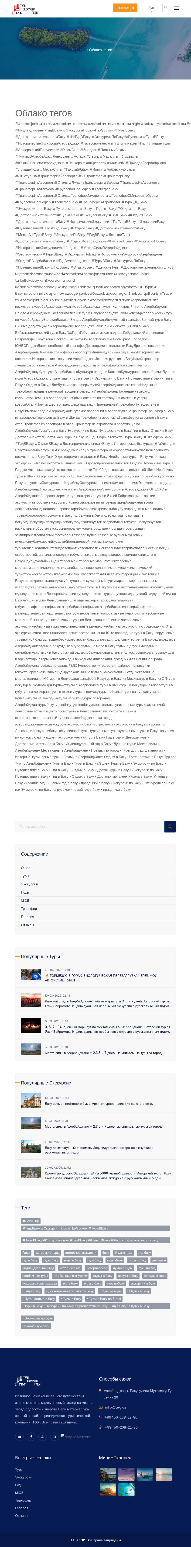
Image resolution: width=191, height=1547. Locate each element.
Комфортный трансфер (97, 365)
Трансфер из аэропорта (100, 417)
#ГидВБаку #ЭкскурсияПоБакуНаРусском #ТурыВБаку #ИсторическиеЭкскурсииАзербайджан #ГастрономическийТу (70, 1228)
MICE (25, 900)
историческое (31, 574)
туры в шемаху (87, 691)
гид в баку (94, 515)
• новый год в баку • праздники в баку (100, 789)
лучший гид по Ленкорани (43, 600)
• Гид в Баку (113, 737)
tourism (155, 293)
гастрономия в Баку (56, 515)
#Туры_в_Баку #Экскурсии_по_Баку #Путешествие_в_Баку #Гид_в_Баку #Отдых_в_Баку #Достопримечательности (81, 209)
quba (103, 293)
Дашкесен (46, 345)
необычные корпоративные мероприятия (113, 613)
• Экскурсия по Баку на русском (44, 789)
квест (85, 574)
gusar (97, 286)
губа (33, 541)
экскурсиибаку (45, 730)
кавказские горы (68, 574)
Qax (95, 293)
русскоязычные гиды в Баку (87, 672)
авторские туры (65, 495)
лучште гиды (74, 600)
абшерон (46, 495)
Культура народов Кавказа (99, 371)
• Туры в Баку (61, 763)
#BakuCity (150, 123)
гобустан (81, 521)
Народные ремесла (46, 391)
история (48, 574)
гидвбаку (109, 515)
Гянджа (32, 345)
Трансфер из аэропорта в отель (49, 423)
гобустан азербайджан (106, 521)
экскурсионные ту (98, 730)
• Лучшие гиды (123, 743)
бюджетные (140, 508)
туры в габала (151, 685)
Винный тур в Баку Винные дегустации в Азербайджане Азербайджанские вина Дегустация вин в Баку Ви (93, 326)
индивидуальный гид (39, 561)
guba (69, 286)
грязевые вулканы (113, 534)
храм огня (151, 704)
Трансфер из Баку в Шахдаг (58, 417)
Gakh (60, 286)
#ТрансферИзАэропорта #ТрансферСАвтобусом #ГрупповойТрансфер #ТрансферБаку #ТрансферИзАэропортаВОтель (87, 189)
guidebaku (83, 286)
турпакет (60, 685)
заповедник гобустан (67, 554)
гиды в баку (73, 1260)
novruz (63, 293)
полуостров (132, 652)
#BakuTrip (30, 1221)
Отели (31, 404)
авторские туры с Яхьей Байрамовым (108, 495)
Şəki (127, 299)
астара (72, 508)
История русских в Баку (114, 358)
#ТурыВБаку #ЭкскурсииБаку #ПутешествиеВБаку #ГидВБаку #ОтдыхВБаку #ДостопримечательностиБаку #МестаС (90, 228)
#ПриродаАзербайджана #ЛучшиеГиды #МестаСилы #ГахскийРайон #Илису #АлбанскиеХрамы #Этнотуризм (90, 169)
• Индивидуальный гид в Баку (87, 743)
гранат (30, 534)
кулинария (77, 580)
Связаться (123, 8)
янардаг (48, 737)
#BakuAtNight (128, 123)
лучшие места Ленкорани (43, 593)
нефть (67, 626)
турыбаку (46, 704)
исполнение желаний (58, 567)
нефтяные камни (85, 626)
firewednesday (43, 286)
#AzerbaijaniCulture (32, 123)
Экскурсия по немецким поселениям (109, 482)
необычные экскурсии (70, 1275)
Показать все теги (35, 1326)
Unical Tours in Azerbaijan (60, 299)
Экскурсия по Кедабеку (61, 482)
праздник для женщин (131, 658)
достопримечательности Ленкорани (87, 548)
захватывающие (97, 554)
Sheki (133, 293)
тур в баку (70, 1283)
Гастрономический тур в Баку (43, 332)
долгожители (48, 548)
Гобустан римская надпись (101, 332)
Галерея (27, 916)
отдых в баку (49, 645)
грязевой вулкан (85, 534)
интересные (65, 561)
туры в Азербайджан (83, 685)
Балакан (50, 319)
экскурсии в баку (129, 724)
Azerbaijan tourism (97, 273)
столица (31, 678)
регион (132, 665)
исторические (119, 567)
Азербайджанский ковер (118, 313)
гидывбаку (46, 521)
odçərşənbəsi (80, 293)
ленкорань (131, 580)
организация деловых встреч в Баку (124, 639)
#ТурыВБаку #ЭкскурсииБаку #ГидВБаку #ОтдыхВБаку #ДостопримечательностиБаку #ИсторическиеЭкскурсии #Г (90, 1240)
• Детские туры (135, 737)
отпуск (32, 652)
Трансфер (139, 410)
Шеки (79, 476)
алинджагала (42, 508)
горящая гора (120, 528)
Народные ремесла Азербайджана (90, 391)
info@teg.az (115, 1407)
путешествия (106, 665)
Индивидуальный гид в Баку (114, 352)
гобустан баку (135, 521)
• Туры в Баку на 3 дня (90, 763)
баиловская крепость (95, 508)
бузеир (125, 508)
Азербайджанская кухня (53, 306)
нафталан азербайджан (64, 606)
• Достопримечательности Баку (70, 1291)
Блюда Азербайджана (88, 319)
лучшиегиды (124, 593)
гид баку (79, 515)
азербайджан (129, 502)
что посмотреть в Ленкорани (74, 711)
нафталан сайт (35, 613)
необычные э (112, 619)
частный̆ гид (41, 711)
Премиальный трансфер (115, 404)
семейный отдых (123, 672)
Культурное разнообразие (142, 371)
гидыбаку (30, 521)
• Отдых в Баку (114, 756)
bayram (39, 280)
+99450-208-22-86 (121, 1417)
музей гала (115, 600)
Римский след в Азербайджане (48, 410)
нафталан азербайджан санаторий (111, 606)
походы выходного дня (80, 658)
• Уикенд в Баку (138, 776)
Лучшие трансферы (73, 384)
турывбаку (62, 704)
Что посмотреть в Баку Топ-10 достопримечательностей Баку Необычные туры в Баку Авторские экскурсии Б (92, 457)
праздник (106, 658)
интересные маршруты (93, 561)
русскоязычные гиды (48, 672)
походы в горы (155, 1275)
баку (115, 508)
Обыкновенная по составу (93, 397)
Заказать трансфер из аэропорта (65, 352)
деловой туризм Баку (93, 541)
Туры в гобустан (111, 437)
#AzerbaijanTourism (67, 123)
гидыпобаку (64, 521)
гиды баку (125, 515)
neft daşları (48, 293)
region (123, 293)
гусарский (45, 541)
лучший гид (143, 593)
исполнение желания (91, 567)
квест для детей (103, 574)
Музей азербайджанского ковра (114, 384)
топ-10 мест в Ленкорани (58, 678)
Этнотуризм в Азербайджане (125, 489)
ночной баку (33, 639)
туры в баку (130, 685)
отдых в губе (70, 645)
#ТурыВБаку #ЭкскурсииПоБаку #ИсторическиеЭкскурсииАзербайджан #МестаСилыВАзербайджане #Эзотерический (90, 248)
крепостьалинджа (48, 580)
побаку (90, 652)
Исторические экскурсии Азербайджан (63, 358)
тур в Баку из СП (153, 678)
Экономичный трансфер (102, 476)
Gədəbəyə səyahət (118, 286)
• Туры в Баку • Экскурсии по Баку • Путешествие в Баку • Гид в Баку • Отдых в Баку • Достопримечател (87, 1306)
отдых (158, 639)
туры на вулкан (135, 691)
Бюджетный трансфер (123, 319)
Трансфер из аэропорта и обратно (102, 423)
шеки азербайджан (78, 717)
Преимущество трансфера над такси (66, 404)
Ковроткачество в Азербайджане (52, 365)
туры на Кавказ (111, 691)
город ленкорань (79, 528)
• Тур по (168, 756)
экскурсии (59, 724)
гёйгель (70, 541)
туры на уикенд (71, 698)
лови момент (151, 587)
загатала (44, 554)
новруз (158, 632)
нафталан (37, 606)
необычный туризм (46, 626)
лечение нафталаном (124, 587)
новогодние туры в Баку (134, 632)
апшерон (60, 508)
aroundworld (52, 273)
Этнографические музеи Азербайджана (70, 489)
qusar (113, 293)
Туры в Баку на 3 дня (81, 437)
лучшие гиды (123, 1268)
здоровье (117, 554)
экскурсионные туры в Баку (135, 730)
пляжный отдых (72, 652)
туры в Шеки (110, 685)
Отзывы (27, 924)
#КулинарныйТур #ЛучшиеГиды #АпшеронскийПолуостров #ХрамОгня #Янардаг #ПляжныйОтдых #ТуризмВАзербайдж (92, 150)
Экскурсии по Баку (137, 476)
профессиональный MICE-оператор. (67, 665)
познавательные (109, 652)
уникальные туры (129, 704)
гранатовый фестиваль (53, 534)
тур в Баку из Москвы (122, 678)
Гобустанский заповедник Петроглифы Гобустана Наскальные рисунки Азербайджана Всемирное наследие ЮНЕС (89, 339)
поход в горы (151, 652)
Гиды (76, 332)
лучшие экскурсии (99, 593)
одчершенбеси (54, 639)
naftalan (30, 293)
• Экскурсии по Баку (125, 782)
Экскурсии (29, 884)
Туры (43, 430)
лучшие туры (74, 593)
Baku (28, 280)
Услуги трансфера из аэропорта (104, 450)
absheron (33, 273)
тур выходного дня (38, 685)
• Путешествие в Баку (144, 756)
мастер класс (95, 600)
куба (65, 580)
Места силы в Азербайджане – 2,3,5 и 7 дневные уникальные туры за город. (103, 1052)
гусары (58, 541)
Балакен (63, 319)
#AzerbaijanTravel (100, 123)
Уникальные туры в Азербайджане (50, 450)
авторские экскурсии (80, 1252)
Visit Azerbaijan (95, 299)
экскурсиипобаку (70, 730)
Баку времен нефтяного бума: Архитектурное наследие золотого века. (99, 1103)
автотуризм (109, 502)
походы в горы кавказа (43, 658)
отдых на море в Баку (98, 645)
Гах (69, 332)
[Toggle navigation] (174, 8)
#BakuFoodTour (172, 123)
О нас (25, 867)
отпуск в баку (48, 652)
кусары (117, 580)
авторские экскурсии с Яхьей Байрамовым (65, 502)
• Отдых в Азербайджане (81, 756)
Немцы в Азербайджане (53, 397)
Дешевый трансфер (69, 345)
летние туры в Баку (91, 587)
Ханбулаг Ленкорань (146, 450)
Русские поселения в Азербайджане (102, 410)
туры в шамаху (62, 691)
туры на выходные (44, 698)
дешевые (30, 548)
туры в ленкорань (36, 691)
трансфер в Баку (91, 678)
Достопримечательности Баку (109, 345)
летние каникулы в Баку (55, 587)
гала (37, 515)
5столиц (164, 267)
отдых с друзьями (130, 645)
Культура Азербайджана (58, 371)
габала (28, 515)
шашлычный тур (50, 717)
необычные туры (38, 619)
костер (28, 580)
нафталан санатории (63, 613)
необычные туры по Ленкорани (77, 619)
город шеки (101, 528)
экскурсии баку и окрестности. (91, 724)
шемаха (44, 724)
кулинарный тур (99, 580)
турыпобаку (80, 704)
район (122, 665)
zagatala (116, 299)
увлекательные (102, 704)
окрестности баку (80, 639)
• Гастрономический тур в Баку (79, 737)
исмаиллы (33, 567)
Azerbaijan (72, 273)
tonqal (143, 293)
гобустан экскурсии (50, 528)
